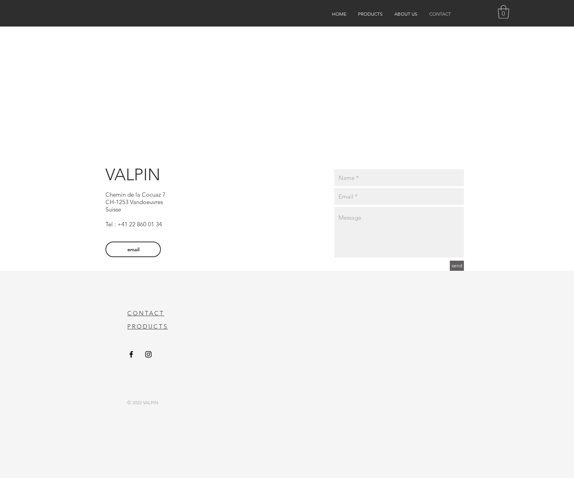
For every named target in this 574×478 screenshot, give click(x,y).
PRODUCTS (147, 326)
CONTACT (145, 313)
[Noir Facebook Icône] (131, 354)
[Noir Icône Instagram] (148, 354)
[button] (503, 12)
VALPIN (132, 175)
